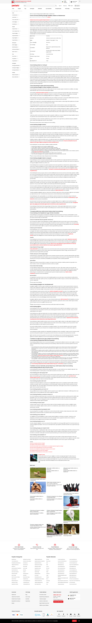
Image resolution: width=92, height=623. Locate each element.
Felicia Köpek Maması (73, 573)
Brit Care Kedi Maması (61, 568)
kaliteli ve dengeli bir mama (56, 291)
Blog (26, 594)
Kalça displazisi (33, 248)
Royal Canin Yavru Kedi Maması (75, 580)
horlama (76, 224)
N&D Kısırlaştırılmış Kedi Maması (63, 582)
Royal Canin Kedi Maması (62, 561)
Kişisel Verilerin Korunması (44, 603)
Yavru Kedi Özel (16, 19)
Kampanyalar (58, 8)
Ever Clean (48, 580)
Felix (47, 584)
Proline (47, 582)
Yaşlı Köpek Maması (26, 584)
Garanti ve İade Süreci (44, 601)
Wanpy (47, 577)
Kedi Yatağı (25, 566)
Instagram (59, 616)
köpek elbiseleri (59, 190)
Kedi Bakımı (15, 24)
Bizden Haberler (16, 74)
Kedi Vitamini (25, 562)
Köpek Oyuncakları (38, 566)
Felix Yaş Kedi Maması (73, 559)
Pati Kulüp (67, 8)
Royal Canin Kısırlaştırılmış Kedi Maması (63, 578)
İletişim (13, 603)
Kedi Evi (24, 571)
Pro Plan (47, 559)
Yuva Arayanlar (76, 8)
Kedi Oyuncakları (14, 573)
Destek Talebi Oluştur (58, 601)
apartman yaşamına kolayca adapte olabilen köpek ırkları (50, 355)
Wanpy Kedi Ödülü (61, 584)
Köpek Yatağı (37, 571)
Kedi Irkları (15, 17)
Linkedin (74, 616)
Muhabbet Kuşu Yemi (38, 577)
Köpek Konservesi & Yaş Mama (40, 561)
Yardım (71, 5)
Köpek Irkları (15, 28)
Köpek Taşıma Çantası (38, 564)
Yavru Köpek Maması (26, 580)
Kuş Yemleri (36, 575)
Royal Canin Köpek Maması (74, 564)
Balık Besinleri (15, 47)
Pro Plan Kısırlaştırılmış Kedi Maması (62, 576)
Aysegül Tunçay (41, 454)
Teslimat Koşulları (43, 598)
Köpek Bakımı (16, 40)
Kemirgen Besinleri (16, 65)
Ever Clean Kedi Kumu (73, 584)
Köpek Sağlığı (16, 33)
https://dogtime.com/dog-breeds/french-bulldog (37, 444)
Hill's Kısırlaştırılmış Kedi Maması (63, 580)
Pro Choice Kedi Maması (73, 561)
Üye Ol (60, 5)
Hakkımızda (14, 594)
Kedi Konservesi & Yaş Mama (16, 568)
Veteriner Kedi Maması (38, 580)
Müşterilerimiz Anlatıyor (16, 601)
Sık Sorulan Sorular (43, 594)
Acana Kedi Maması (61, 566)
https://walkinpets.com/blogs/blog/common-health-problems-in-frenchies (41, 451)
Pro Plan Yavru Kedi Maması (74, 578)
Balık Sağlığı (15, 44)
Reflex (47, 571)
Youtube (70, 616)
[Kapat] (79, 1)
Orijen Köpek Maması (73, 577)
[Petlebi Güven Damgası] (37, 615)
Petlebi (13, 72)
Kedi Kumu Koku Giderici (27, 561)
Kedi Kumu (13, 566)
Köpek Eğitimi (15, 37)
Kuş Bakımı (15, 58)
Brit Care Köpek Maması (73, 571)
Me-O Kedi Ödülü (72, 582)
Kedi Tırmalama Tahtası (16, 577)
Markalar (40, 8)
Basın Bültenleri (16, 76)
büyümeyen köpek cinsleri (41, 92)
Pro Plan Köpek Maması (73, 562)
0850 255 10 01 (57, 595)
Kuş (25, 8)
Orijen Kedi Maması (61, 573)
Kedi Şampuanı (25, 573)
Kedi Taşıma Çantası (15, 571)
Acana (47, 566)
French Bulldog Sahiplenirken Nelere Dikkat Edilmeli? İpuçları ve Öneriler (46, 363)
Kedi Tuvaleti (14, 575)
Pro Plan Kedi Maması (61, 559)
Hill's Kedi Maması (61, 562)
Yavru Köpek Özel (16, 31)
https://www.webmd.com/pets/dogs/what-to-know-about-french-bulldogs (41, 447)
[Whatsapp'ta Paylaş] (50, 17)
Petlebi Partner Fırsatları (16, 598)
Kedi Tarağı (25, 568)
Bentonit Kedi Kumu (15, 580)
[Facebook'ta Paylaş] (48, 17)
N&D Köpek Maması (73, 568)
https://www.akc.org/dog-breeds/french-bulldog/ (37, 443)
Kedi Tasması (25, 564)
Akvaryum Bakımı (16, 49)
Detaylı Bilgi (55, 620)
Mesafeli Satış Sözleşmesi (44, 596)
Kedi (13, 8)
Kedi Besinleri (15, 15)
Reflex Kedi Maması (61, 571)
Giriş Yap (65, 5)
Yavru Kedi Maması (15, 561)
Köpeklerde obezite (72, 239)
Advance (47, 573)
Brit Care (47, 568)
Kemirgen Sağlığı (16, 67)
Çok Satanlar (48, 8)
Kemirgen (32, 8)
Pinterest (78, 616)
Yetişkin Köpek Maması (38, 559)
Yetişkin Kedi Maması (15, 564)
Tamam (74, 620)
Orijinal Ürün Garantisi (16, 596)
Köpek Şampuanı (37, 573)
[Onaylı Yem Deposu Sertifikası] (43, 615)
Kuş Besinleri (15, 60)
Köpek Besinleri (16, 35)
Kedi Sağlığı (15, 21)
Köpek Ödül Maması (38, 562)
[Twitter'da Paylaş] (49, 17)
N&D (47, 564)
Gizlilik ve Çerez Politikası (44, 605)
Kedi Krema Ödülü (15, 582)
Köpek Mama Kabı (38, 568)
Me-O (47, 578)
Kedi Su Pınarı (14, 578)
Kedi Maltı (24, 575)
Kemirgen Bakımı (16, 70)
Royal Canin (48, 561)
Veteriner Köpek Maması (38, 582)
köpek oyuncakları (38, 151)
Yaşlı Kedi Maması (26, 582)
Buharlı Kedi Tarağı (26, 577)
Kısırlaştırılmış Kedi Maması (16, 562)
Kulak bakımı (71, 197)
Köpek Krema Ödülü (15, 584)
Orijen (47, 575)
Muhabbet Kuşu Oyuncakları (39, 578)
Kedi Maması (14, 559)
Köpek (19, 8)
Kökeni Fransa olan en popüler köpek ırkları (39, 19)
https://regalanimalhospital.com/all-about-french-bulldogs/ (38, 450)
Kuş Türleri (15, 56)
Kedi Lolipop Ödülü (38, 584)
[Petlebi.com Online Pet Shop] (15, 5)
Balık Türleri (15, 51)
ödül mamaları (64, 299)
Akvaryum (14, 42)
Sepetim (78, 5)
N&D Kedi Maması (61, 564)
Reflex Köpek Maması (73, 575)
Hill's (47, 562)
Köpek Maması (25, 578)
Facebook (63, 616)
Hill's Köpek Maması (73, 566)
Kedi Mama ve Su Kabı (27, 559)
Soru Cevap (28, 596)
